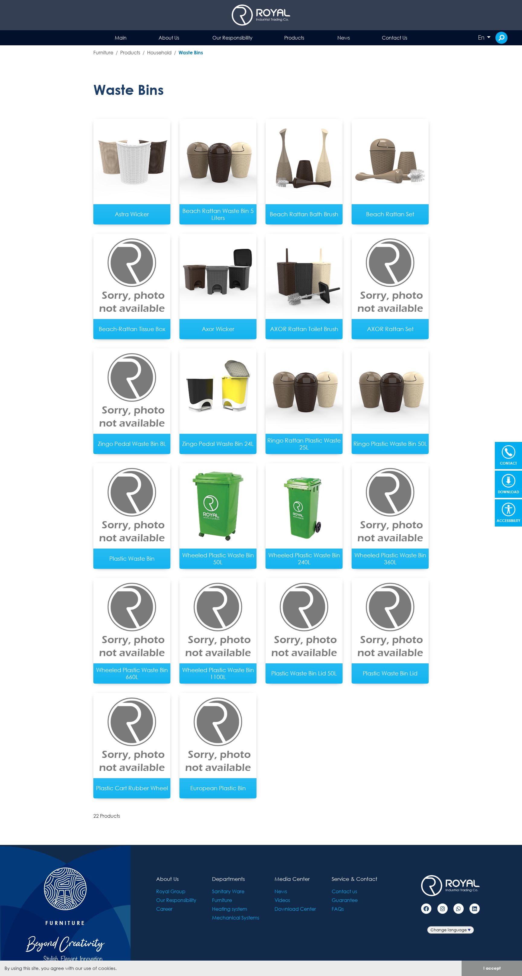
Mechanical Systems (235, 917)
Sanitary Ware (228, 891)
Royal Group (170, 891)
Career (164, 909)
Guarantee (345, 900)
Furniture (103, 52)
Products (294, 37)
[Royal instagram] (442, 909)
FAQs (338, 909)
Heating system (229, 909)
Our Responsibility (232, 37)
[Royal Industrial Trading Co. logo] (261, 15)
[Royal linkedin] (474, 909)
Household (159, 52)
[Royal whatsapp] (458, 909)
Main (121, 37)
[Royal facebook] (426, 909)
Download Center (295, 909)
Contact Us (394, 37)
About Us (169, 37)
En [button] (481, 37)
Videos (282, 900)
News (343, 37)
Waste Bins (191, 52)
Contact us (344, 891)
